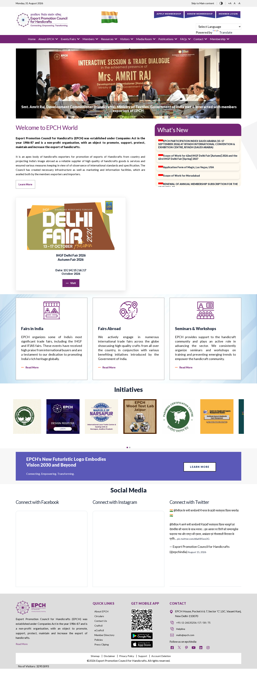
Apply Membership (169, 13)
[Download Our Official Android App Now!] (142, 633)
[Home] (42, 20)
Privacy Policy (126, 656)
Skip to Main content (202, 3)
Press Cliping (101, 644)
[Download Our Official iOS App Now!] (142, 643)
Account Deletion (161, 656)
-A (239, 3)
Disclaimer (109, 656)
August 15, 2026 (197, 552)
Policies (98, 639)
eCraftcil (99, 630)
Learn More (199, 466)
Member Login (228, 13)
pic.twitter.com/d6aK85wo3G (193, 538)
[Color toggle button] (221, 2)
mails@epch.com (185, 635)
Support (142, 656)
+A (230, 3)
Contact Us (100, 620)
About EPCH (101, 611)
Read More (22, 643)
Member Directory (104, 635)
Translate (225, 32)
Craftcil (98, 625)
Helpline (180, 628)
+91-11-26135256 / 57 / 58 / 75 (193, 622)
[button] (127, 447)
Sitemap (95, 656)
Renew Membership (200, 13)
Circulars (99, 616)
